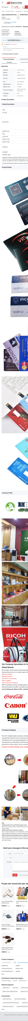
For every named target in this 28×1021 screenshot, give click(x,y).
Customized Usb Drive (8, 1006)
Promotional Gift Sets (7, 968)
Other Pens (15, 987)
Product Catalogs (23, 962)
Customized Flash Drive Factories (11, 1002)
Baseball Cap (5, 965)
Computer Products (10, 11)
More (3, 974)
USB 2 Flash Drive (7, 999)
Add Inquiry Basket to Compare (10, 53)
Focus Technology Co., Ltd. (19, 1014)
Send (15, 875)
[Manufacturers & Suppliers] (14, 2)
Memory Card (24, 987)
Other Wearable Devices (7, 971)
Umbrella (18, 971)
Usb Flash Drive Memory (20, 999)
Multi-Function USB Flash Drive (10, 991)
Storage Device (19, 11)
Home (3, 11)
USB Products (6, 987)
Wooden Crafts (19, 968)
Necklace (18, 965)
